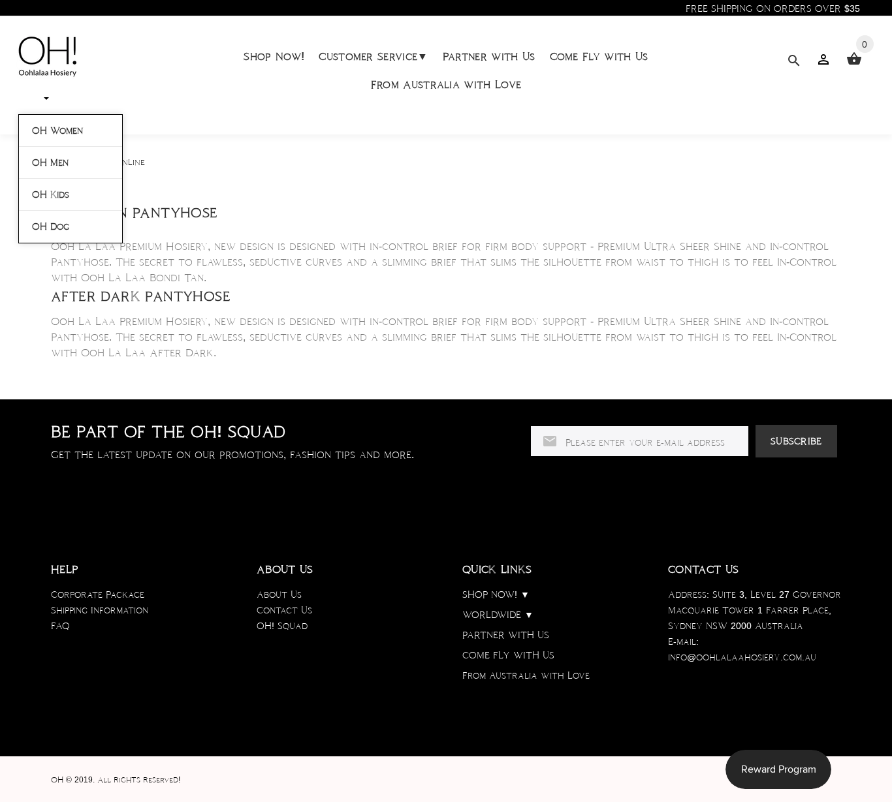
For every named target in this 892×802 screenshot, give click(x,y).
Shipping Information (99, 610)
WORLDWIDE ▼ (498, 614)
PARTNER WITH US (505, 635)
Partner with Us (489, 56)
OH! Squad (282, 626)
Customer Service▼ (373, 56)
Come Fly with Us (599, 56)
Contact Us (284, 610)
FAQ (60, 626)
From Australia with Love (446, 84)
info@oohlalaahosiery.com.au (742, 657)
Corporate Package (97, 594)
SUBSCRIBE (796, 441)
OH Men (50, 162)
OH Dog (50, 226)
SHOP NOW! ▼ (496, 594)
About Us (279, 594)
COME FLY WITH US (508, 655)
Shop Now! (274, 56)
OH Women (57, 130)
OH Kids (50, 194)
